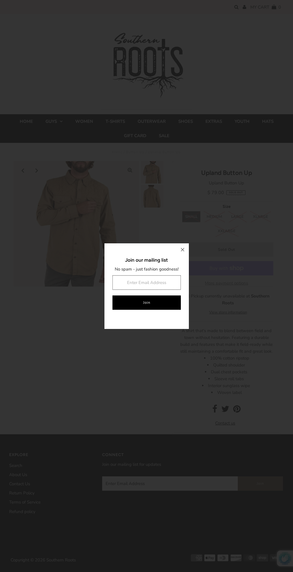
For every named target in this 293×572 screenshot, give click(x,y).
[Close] (182, 249)
